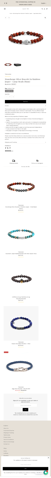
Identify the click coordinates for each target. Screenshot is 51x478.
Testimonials (7, 435)
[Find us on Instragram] (37, 161)
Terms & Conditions (9, 439)
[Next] (9, 17)
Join (25, 409)
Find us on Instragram (37, 163)
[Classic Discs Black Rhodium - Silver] (21, 323)
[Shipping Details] (13, 161)
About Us (6, 428)
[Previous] (5, 17)
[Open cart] (46, 8)
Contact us (8, 145)
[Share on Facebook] (5, 148)
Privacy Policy (7, 437)
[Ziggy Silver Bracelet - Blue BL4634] (21, 368)
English (43, 3)
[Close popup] (48, 458)
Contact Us (6, 444)
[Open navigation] (5, 9)
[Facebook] (4, 3)
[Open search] (42, 8)
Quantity (7, 94)
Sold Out (25, 101)
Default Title (10, 91)
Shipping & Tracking (9, 432)
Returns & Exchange (9, 441)
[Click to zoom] (45, 17)
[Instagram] (6, 3)
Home (11, 13)
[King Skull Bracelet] (21, 278)
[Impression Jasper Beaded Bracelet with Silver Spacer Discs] (21, 233)
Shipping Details (14, 163)
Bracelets (6, 455)
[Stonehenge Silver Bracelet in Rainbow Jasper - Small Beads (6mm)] (21, 186)
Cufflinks (6, 453)
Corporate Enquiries (9, 430)
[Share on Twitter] (8, 148)
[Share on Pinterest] (10, 148)
